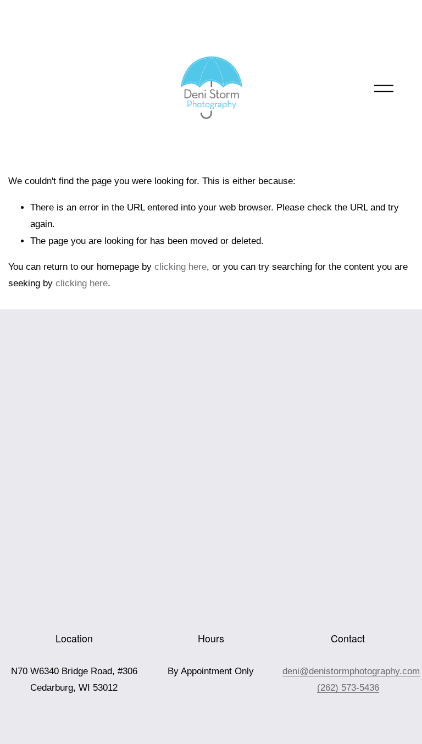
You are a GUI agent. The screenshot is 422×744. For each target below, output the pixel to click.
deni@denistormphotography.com (351, 671)
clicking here (180, 267)
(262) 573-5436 (348, 687)
